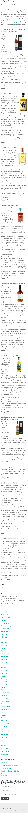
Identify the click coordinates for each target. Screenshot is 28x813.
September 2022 (6, 693)
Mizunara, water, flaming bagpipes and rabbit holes (13, 775)
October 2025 (5, 629)
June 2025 (4, 640)
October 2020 (5, 732)
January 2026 (5, 620)
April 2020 (4, 748)
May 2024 (4, 668)
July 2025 (4, 637)
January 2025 (5, 648)
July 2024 (4, 662)
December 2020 (6, 726)
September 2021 (6, 707)
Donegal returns (6, 768)
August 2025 (4, 634)
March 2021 (4, 720)
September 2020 (6, 734)
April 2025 (4, 645)
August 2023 (5, 673)
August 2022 (5, 695)
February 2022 (5, 701)
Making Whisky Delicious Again (11, 765)
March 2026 (5, 615)
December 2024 (6, 651)
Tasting (14, 5)
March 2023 (4, 684)
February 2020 (5, 754)
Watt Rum (11, 32)
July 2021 (4, 712)
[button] (26, 3)
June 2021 (4, 715)
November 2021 (6, 704)
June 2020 (4, 743)
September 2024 (6, 656)
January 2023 (5, 687)
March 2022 (5, 698)
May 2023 (4, 679)
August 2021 (4, 709)
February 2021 (5, 723)
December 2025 (6, 623)
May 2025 (4, 642)
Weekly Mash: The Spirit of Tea (10, 771)
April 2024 (4, 670)
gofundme (15, 23)
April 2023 (4, 681)
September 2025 (6, 631)
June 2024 (4, 665)
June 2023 (4, 676)
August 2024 (5, 659)
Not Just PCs (14, 811)
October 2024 (5, 654)
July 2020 (4, 740)
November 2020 (6, 729)
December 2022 (6, 690)
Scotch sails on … (6, 763)
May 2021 (4, 718)
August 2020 (5, 737)
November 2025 (6, 626)
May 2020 (4, 746)
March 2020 (5, 751)
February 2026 (5, 617)
